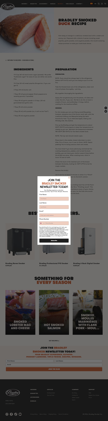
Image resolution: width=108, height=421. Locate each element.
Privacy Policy (54, 236)
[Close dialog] (69, 177)
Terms (61, 236)
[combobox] (42, 223)
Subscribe (54, 240)
